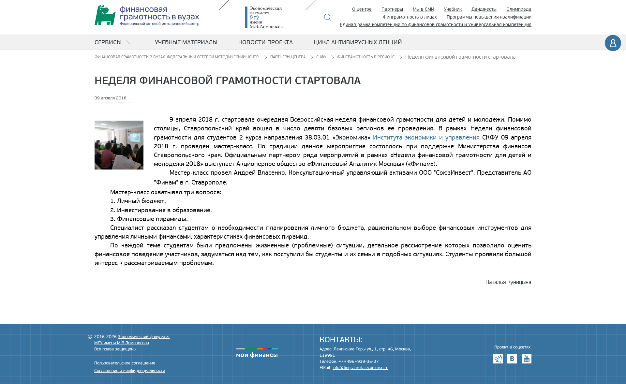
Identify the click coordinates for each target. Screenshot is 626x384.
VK (512, 358)
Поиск (328, 17)
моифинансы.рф (257, 353)
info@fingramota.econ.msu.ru (360, 367)
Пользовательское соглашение (124, 363)
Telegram (498, 358)
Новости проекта (265, 42)
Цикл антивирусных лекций (358, 42)
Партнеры (392, 9)
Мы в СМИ (423, 9)
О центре (362, 9)
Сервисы (108, 42)
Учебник (453, 9)
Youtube (526, 358)
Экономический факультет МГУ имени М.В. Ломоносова (274, 17)
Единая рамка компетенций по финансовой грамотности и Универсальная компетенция (435, 24)
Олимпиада (518, 9)
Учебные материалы (186, 42)
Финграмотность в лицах (410, 17)
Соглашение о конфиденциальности (129, 370)
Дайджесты (484, 9)
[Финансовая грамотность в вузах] (147, 15)
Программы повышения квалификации (489, 17)
